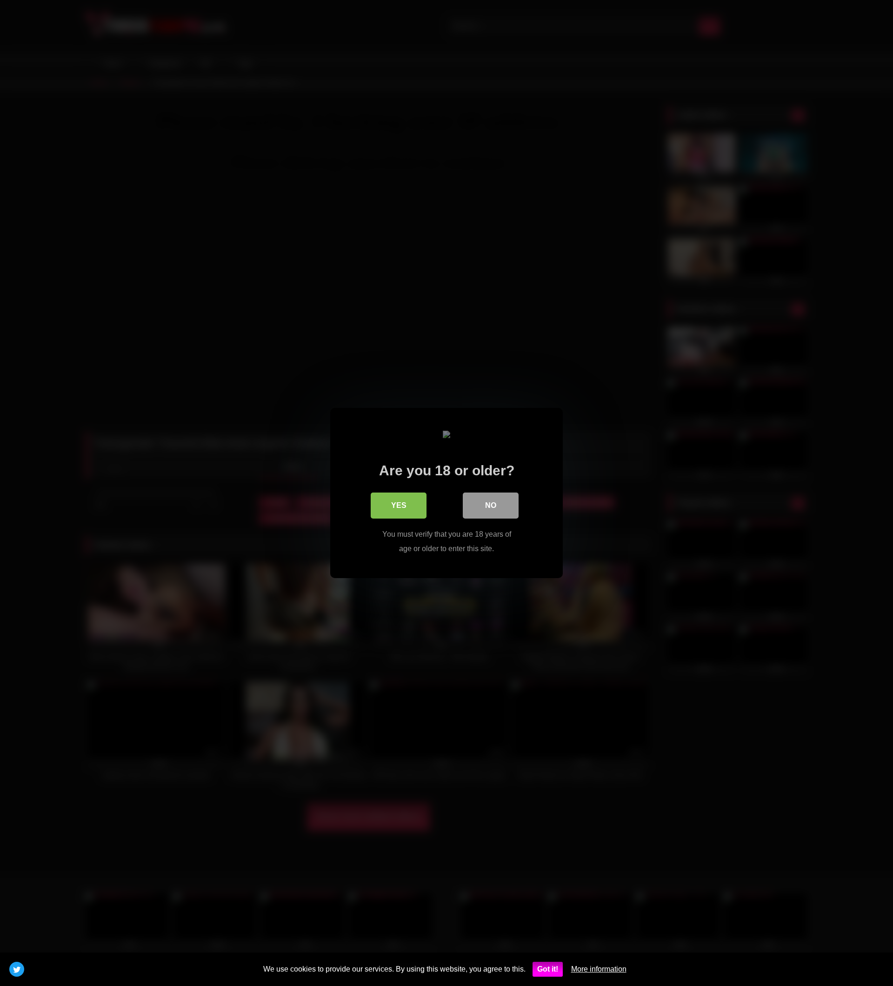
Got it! (547, 969)
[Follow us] (16, 969)
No (490, 505)
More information (598, 969)
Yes (399, 505)
